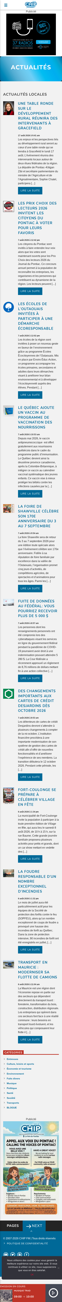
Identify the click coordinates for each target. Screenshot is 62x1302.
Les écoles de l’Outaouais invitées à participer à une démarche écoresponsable (35, 316)
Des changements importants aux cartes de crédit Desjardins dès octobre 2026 (37, 701)
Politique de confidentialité (27, 1243)
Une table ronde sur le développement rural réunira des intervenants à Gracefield (38, 116)
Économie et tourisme (19, 1068)
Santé (10, 1093)
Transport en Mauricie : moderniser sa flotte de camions (37, 970)
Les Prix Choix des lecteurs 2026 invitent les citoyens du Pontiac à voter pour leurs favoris (37, 218)
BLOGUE (12, 1107)
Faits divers (13, 1078)
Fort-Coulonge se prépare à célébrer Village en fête (37, 797)
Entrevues (12, 1059)
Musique (12, 1083)
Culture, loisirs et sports (20, 1064)
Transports (13, 1102)
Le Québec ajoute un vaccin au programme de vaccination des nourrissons (36, 417)
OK (32, 1274)
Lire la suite (30, 190)
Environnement (15, 1073)
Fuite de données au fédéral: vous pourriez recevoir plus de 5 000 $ (37, 608)
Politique (12, 1088)
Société (11, 1098)
